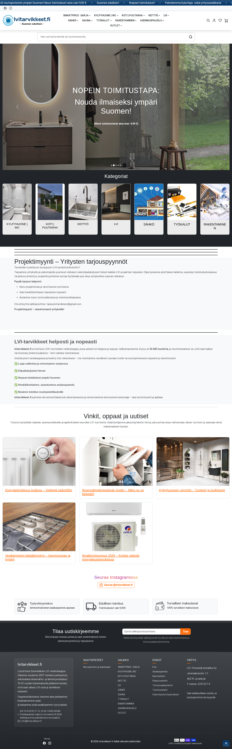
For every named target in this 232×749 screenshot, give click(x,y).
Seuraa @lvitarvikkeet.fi (118, 584)
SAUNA (121, 694)
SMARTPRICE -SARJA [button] (76, 15)
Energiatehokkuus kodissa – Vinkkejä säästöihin (38, 490)
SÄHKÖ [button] (72, 20)
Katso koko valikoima (116, 119)
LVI (119, 685)
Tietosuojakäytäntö (162, 685)
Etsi (154, 667)
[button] (208, 20)
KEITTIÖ (122, 680)
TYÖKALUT (123, 699)
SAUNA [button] (86, 20)
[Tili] (214, 20)
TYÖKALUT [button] (103, 20)
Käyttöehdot (158, 676)
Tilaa (185, 631)
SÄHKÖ (121, 690)
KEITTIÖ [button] (153, 15)
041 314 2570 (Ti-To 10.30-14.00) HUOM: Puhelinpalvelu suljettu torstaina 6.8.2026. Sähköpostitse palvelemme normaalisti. (41, 714)
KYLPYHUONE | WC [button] (105, 15)
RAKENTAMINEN (126, 703)
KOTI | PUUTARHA (127, 676)
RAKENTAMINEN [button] (124, 20)
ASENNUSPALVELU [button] (151, 20)
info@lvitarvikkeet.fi (31, 721)
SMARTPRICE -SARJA (129, 667)
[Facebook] (5, 8)
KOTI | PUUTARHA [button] (132, 15)
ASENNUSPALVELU (127, 708)
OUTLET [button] (115, 25)
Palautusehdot (160, 680)
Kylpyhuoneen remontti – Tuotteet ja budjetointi (192, 490)
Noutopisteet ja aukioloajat (97, 667)
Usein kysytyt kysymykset (165, 694)
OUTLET (122, 713)
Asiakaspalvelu (160, 671)
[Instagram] (10, 8)
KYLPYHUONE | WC (127, 671)
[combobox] (116, 36)
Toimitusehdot (160, 690)
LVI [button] (165, 15)
